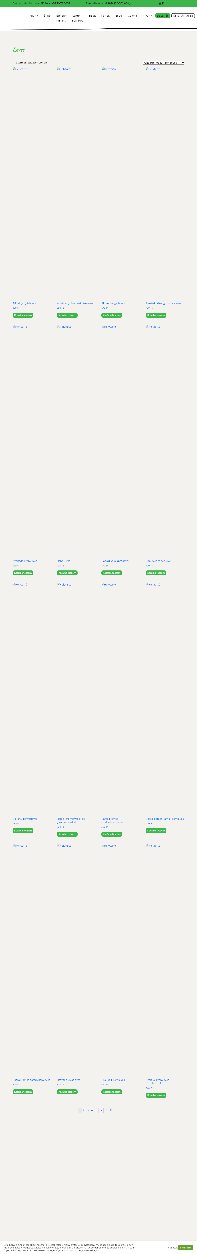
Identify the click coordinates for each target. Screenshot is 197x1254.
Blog (119, 15)
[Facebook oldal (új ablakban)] (163, 3)
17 (101, 1110)
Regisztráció (183, 16)
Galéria (133, 15)
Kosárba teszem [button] (23, 315)
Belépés (163, 15)
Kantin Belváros (77, 18)
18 (106, 1110)
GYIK (149, 15)
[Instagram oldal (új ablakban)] (160, 3)
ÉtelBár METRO (61, 18)
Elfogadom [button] (185, 1247)
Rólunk (33, 15)
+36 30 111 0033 (61, 3)
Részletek (172, 1247)
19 (111, 1110)
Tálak (92, 15)
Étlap (47, 15)
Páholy (105, 15)
